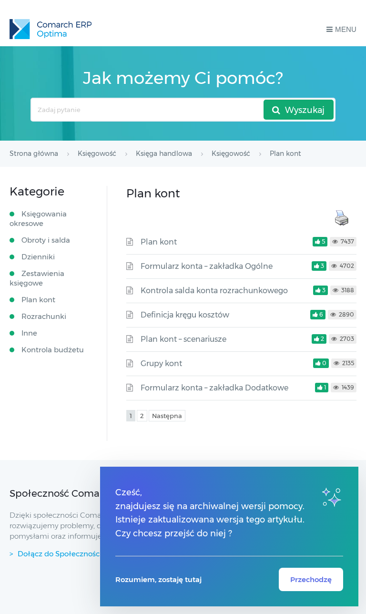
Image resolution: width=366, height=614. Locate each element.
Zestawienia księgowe (37, 278)
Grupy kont (161, 363)
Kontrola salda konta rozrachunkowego (214, 290)
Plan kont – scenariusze (183, 339)
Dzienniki (38, 256)
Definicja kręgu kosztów (185, 314)
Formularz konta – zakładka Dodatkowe (214, 387)
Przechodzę (311, 579)
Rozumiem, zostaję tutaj (158, 579)
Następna (167, 416)
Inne (29, 333)
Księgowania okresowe (38, 218)
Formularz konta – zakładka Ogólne (207, 266)
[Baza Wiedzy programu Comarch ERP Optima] (51, 29)
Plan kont (159, 241)
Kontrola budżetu (52, 349)
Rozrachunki (43, 316)
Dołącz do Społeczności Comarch (77, 553)
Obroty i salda (45, 240)
